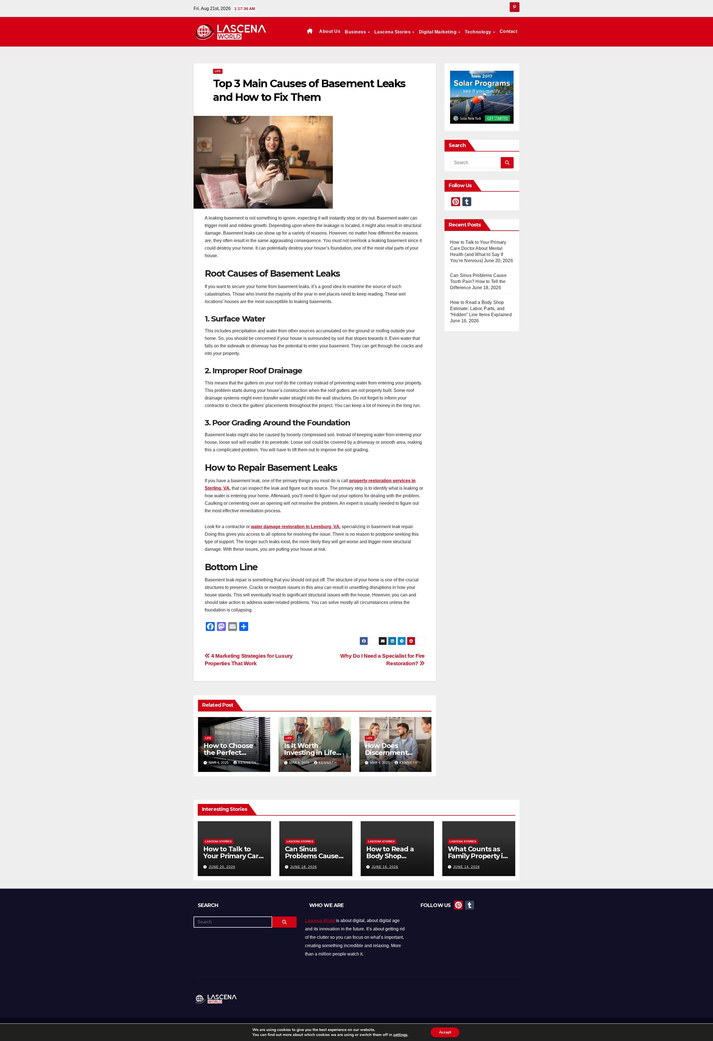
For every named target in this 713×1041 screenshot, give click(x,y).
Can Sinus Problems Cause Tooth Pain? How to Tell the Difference (478, 281)
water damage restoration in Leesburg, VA (295, 526)
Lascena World (320, 920)
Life (218, 71)
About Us (329, 31)
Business (356, 32)
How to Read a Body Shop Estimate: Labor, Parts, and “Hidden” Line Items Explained (481, 308)
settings (400, 1034)
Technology (479, 32)
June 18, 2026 (303, 867)
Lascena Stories (393, 32)
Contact (508, 31)
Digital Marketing (438, 32)
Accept (445, 1032)
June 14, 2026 (466, 867)
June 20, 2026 (222, 867)
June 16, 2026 (385, 867)
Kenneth (247, 763)
